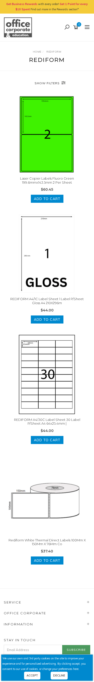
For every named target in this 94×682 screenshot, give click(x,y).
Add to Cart (47, 198)
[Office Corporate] (19, 27)
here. (76, 669)
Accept (32, 675)
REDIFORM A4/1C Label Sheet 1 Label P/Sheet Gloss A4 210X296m (47, 301)
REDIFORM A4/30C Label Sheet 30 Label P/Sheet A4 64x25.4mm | (47, 422)
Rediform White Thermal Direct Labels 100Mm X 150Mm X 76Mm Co (47, 542)
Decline (59, 675)
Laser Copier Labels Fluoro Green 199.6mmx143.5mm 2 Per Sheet (47, 180)
